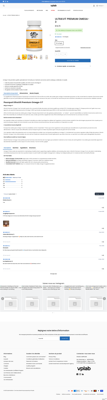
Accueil (4, 15)
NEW (47, 10)
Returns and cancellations (33, 368)
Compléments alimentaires (89, 394)
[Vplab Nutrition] (53, 6)
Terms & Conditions (54, 359)
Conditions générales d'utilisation (35, 359)
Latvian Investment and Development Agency (61, 363)
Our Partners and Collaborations (12, 373)
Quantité (57, 51)
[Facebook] (3, 1)
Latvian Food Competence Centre (58, 361)
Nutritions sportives (66, 394)
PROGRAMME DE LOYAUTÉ (64, 10)
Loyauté (6, 359)
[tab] (11, 93)
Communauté (7, 377)
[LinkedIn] (7, 1)
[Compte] (94, 6)
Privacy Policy (52, 356)
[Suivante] (50, 35)
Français (101, 5)
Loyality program (30, 366)
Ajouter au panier (73, 60)
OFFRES (53, 10)
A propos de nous (8, 361)
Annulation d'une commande (34, 363)
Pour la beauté (100, 394)
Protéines (58, 394)
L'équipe (6, 366)
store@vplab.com (91, 363)
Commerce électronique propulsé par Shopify (24, 390)
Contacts (6, 363)
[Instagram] (5, 1)
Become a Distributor (9, 375)
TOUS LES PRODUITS (29, 10)
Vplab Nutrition (10, 390)
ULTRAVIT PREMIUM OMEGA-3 (13, 15)
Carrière (6, 368)
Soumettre (65, 338)
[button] (104, 399)
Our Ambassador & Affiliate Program (13, 370)
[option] (34, 35)
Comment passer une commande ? (36, 356)
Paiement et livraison (32, 361)
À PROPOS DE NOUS (78, 10)
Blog (5, 356)
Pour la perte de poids (76, 394)
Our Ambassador (8, 379)
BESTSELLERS (40, 10)
